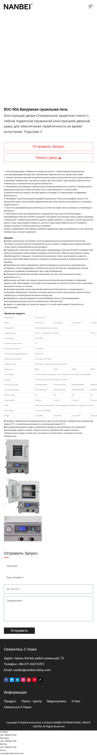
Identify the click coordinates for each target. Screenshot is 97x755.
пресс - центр (31, 701)
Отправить (19, 631)
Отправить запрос (48, 146)
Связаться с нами (17, 707)
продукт (10, 701)
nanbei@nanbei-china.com (32, 670)
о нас (76, 701)
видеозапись (56, 701)
